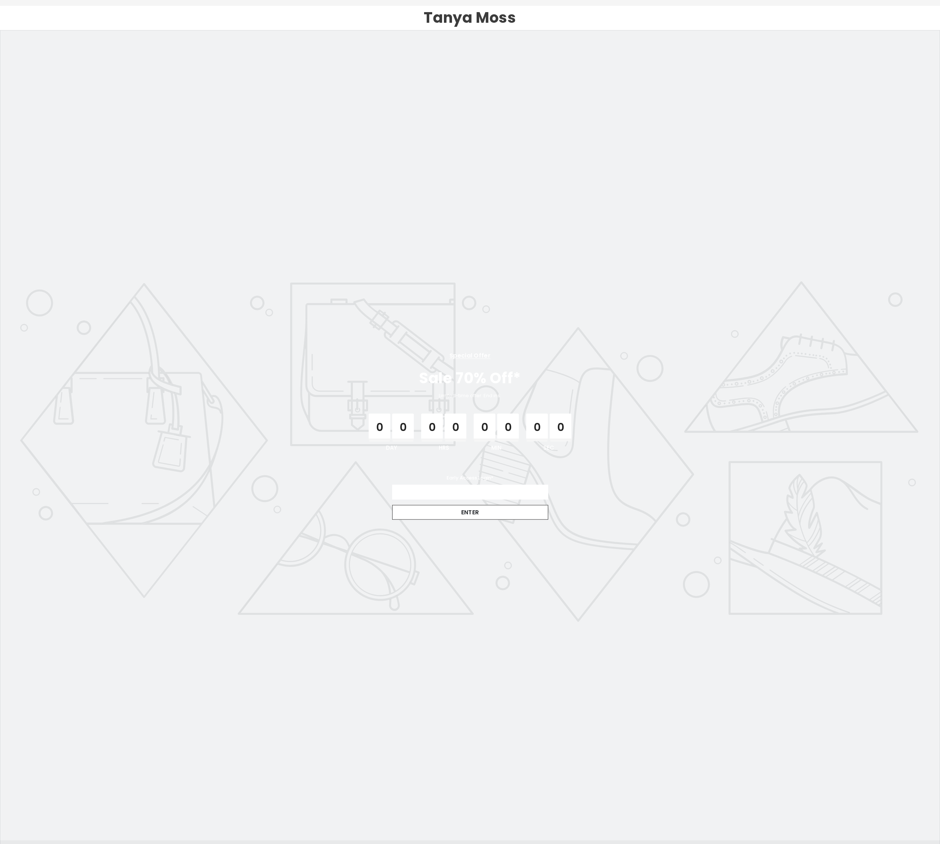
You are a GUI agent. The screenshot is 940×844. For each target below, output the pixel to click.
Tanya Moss (470, 17)
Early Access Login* (470, 477)
